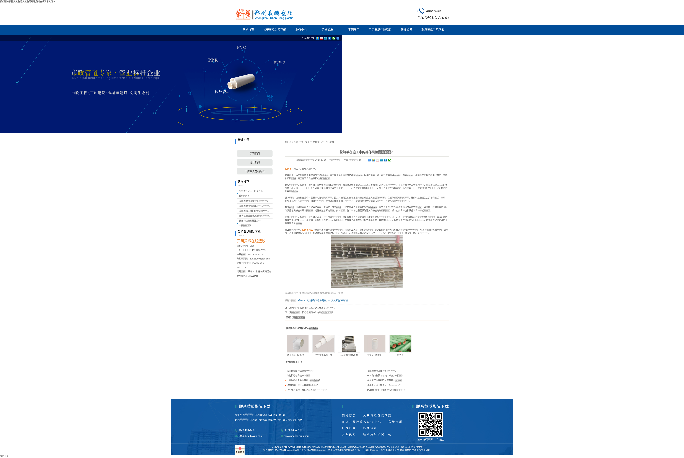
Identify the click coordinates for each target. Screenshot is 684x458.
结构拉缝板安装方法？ (299, 375)
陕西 (402, 450)
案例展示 (353, 29)
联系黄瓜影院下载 (432, 29)
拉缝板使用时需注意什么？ (255, 206)
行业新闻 (255, 162)
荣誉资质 (327, 29)
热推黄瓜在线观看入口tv (348, 450)
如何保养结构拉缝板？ (301, 371)
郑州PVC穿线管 (377, 447)
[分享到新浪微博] (377, 160)
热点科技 (332, 450)
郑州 (423, 450)
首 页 (307, 142)
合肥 (428, 450)
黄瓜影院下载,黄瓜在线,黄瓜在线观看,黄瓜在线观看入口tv (27, 1)
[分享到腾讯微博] (381, 160)
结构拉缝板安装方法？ (255, 216)
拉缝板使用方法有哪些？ (318, 312)
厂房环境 (349, 427)
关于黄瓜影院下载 (274, 29)
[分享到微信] (389, 160)
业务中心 (301, 29)
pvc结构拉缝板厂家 (349, 355)
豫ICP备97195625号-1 (274, 450)
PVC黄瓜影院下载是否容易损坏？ (307, 390)
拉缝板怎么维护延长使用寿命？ (318, 308)
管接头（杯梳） (374, 355)
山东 (397, 450)
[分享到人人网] (385, 160)
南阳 (392, 450)
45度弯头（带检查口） (298, 355)
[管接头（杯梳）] (375, 344)
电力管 (400, 355)
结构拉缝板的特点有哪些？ (303, 385)
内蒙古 (408, 450)
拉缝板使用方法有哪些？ (254, 201)
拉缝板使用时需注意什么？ (384, 385)
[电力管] (400, 344)
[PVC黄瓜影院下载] (323, 344)
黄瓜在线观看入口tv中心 (362, 421)
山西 (418, 450)
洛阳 (387, 450)
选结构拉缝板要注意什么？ (304, 380)
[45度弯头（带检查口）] (298, 344)
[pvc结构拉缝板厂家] (349, 344)
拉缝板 (323, 300)
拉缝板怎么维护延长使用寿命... (254, 211)
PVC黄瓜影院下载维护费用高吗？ (386, 390)
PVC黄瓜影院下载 (323, 355)
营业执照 (349, 434)
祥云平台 (301, 450)
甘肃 (414, 450)
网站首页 (248, 29)
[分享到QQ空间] (373, 160)
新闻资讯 (406, 29)
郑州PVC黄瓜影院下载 (308, 300)
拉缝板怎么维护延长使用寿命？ (385, 380)
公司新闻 (255, 153)
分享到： (308, 38)
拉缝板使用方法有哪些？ (382, 371)
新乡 (383, 450)
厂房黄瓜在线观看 (380, 29)
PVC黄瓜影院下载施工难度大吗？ (385, 375)
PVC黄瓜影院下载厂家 (337, 300)
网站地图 (4, 456)
